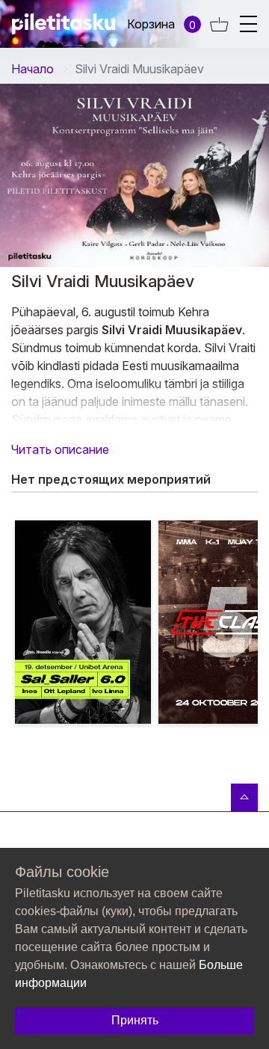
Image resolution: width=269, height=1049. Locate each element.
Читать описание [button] (60, 449)
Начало (32, 68)
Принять (134, 1020)
